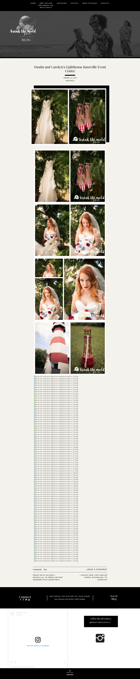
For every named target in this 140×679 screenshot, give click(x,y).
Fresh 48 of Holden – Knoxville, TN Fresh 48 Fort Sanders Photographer (48, 577)
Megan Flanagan (19, 674)
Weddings (70, 80)
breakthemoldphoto (34, 674)
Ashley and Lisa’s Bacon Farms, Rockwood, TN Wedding (94, 577)
